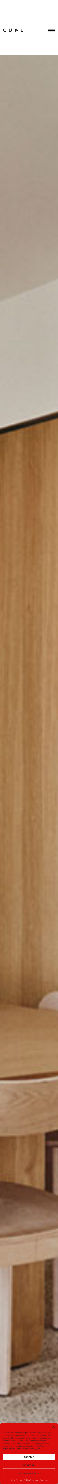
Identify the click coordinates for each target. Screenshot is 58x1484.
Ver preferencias (29, 1473)
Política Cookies (16, 1480)
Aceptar (29, 1457)
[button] (53, 1426)
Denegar (29, 1465)
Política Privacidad (31, 1480)
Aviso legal (44, 1480)
